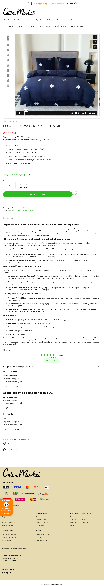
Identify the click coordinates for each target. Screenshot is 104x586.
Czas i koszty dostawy (77, 519)
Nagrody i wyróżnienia (43, 540)
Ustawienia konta (42, 522)
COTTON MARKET (11, 121)
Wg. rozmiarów (31, 26)
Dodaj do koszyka (37, 194)
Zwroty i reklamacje (8, 525)
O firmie (38, 537)
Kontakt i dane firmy (43, 535)
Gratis (72, 525)
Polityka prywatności (9, 522)
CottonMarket (9, 26)
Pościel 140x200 (46, 26)
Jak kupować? (7, 540)
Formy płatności (75, 517)
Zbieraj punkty (41, 519)
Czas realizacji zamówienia (79, 522)
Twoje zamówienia (42, 517)
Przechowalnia (41, 525)
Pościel (20, 26)
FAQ (3, 519)
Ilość (4, 180)
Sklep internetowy (51, 584)
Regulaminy (6, 517)
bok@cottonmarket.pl (12, 386)
